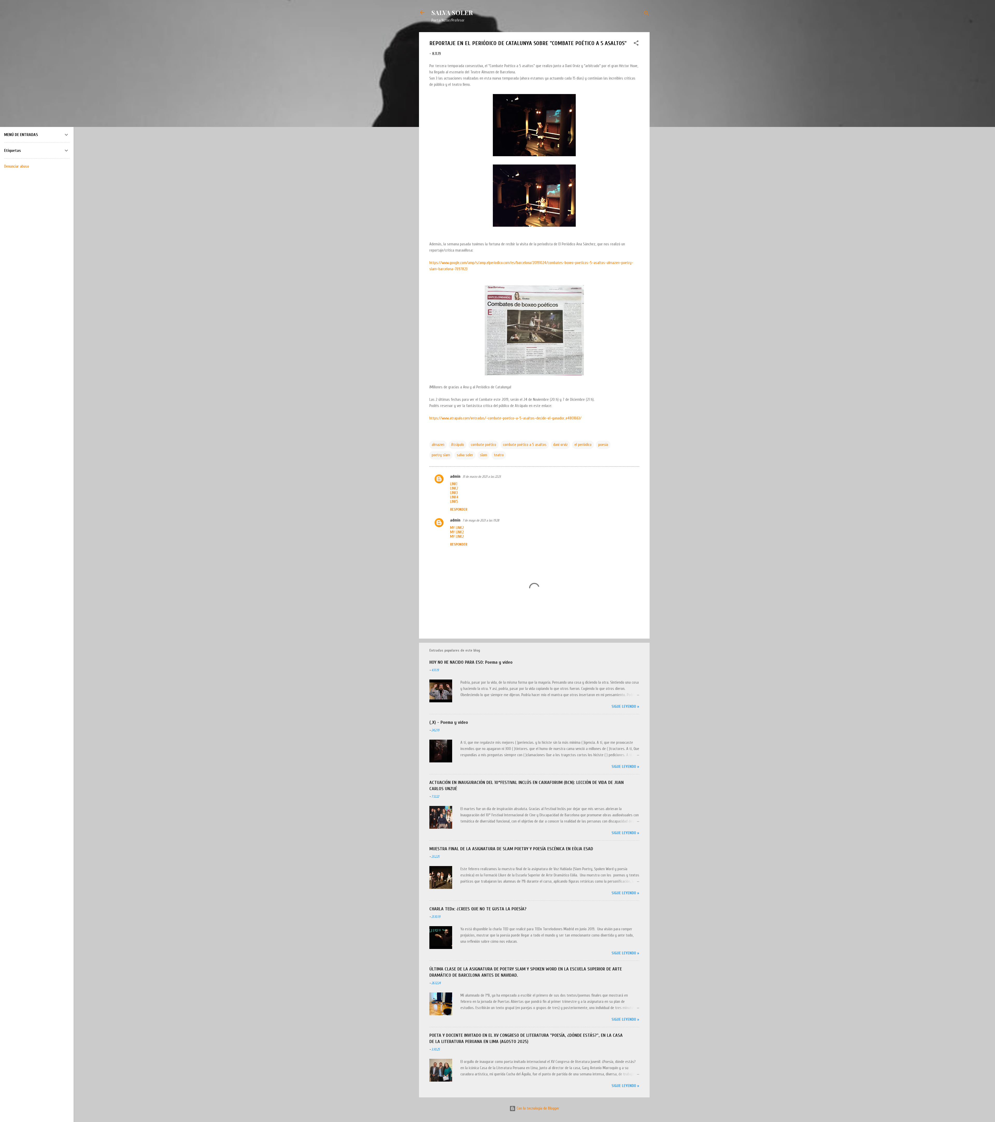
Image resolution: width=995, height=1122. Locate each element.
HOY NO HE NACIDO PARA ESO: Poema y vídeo (471, 662)
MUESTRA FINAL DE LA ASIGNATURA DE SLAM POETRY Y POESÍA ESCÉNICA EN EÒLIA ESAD (511, 849)
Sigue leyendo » (625, 706)
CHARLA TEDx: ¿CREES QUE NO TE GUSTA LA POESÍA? (478, 909)
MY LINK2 (457, 528)
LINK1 (453, 484)
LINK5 (454, 501)
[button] (636, 44)
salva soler (465, 455)
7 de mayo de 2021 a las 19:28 (481, 520)
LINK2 (454, 488)
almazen (438, 444)
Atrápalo (457, 444)
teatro (499, 455)
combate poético (483, 444)
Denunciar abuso (16, 166)
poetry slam (441, 455)
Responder (458, 509)
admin (455, 476)
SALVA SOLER (452, 12)
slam (483, 455)
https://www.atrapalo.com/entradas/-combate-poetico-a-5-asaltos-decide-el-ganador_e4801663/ (505, 418)
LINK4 (454, 497)
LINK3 (454, 493)
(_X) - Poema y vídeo (448, 722)
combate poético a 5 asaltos (524, 444)
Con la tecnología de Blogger (537, 1108)
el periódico (583, 444)
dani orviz (560, 444)
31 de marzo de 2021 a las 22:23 (482, 476)
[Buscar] (646, 14)
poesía (603, 444)
